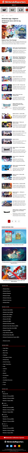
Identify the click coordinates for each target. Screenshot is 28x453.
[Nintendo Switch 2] (4, 10)
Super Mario (5, 348)
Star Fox (5, 377)
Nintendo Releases (7, 293)
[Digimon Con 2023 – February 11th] (7, 87)
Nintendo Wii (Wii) (7, 319)
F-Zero (4, 384)
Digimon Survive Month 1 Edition (19, 131)
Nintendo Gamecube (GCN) (8, 323)
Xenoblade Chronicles (7, 380)
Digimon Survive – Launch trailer (18, 113)
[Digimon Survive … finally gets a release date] (7, 194)
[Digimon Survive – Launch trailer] (7, 116)
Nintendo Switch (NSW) (8, 312)
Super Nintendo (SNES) (8, 332)
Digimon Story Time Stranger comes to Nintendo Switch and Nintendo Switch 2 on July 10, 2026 (19, 67)
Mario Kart (5, 350)
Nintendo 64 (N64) (6, 330)
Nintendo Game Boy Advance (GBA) (10, 325)
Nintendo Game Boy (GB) (8, 334)
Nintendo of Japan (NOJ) (8, 400)
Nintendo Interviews (7, 300)
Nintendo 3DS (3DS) (7, 316)
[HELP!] (19, 446)
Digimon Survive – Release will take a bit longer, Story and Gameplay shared (19, 210)
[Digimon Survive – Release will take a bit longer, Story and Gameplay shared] (7, 212)
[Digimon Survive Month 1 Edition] (7, 133)
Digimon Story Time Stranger (9, 40)
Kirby (4, 366)
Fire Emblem (5, 375)
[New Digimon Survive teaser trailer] (7, 203)
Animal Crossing (6, 361)
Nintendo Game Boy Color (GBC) (10, 328)
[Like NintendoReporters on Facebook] (7, 446)
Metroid (4, 373)
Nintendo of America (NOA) (8, 398)
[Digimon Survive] (7, 141)
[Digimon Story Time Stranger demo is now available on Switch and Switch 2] (7, 49)
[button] (14, 5)
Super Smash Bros (7, 364)
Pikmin (4, 382)
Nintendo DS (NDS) (7, 321)
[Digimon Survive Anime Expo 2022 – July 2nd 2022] (7, 168)
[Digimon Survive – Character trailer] (7, 186)
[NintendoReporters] (14, 3)
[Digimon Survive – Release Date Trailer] (7, 159)
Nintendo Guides (6, 295)
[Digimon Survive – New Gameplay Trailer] (7, 150)
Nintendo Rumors (6, 291)
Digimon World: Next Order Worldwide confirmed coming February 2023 (18, 104)
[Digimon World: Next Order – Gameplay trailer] (7, 97)
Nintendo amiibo (6, 340)
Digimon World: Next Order (17, 76)
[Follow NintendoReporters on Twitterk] (11, 446)
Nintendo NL (5, 393)
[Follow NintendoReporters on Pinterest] (15, 446)
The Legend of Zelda (7, 357)
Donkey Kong (6, 359)
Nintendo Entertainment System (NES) (11, 337)
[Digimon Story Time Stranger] (14, 32)
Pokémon (5, 355)
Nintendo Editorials (7, 297)
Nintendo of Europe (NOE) (8, 396)
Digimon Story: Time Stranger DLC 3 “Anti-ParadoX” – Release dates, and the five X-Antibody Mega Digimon (19, 57)
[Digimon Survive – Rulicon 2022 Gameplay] (7, 177)
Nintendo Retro (6, 302)
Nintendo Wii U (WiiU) (7, 314)
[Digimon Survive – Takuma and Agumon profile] (7, 124)
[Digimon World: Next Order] (7, 78)
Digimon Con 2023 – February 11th (19, 84)
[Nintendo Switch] (12, 10)
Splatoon (5, 368)
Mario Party (5, 352)
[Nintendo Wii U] (21, 10)
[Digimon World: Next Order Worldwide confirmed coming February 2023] (7, 106)
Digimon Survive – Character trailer (19, 183)
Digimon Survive (16, 139)
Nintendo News (6, 288)
